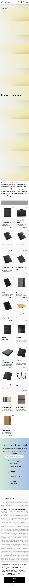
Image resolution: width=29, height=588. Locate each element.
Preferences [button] (13, 574)
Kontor (2, 5)
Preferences (14, 584)
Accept (14, 578)
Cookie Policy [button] (10, 573)
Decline (14, 581)
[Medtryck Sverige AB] (5, 2)
